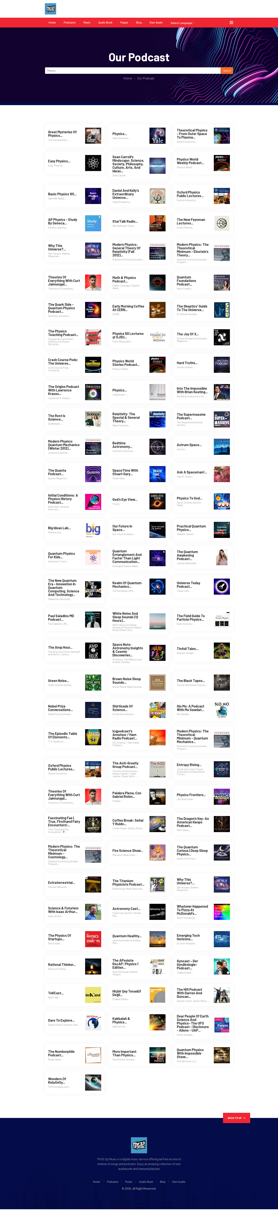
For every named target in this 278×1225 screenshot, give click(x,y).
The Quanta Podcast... (57, 472)
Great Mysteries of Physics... (62, 133)
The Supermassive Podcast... (191, 416)
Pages (124, 22)
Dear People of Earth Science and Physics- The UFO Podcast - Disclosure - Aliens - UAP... (193, 1023)
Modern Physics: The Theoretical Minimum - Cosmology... (64, 851)
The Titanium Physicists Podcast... (128, 882)
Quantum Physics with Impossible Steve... (190, 1053)
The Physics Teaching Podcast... (63, 333)
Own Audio (156, 22)
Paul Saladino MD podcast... (61, 617)
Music (86, 22)
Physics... (119, 134)
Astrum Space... (189, 445)
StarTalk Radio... (125, 221)
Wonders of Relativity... (57, 1080)
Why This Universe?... (57, 247)
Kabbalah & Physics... (121, 1020)
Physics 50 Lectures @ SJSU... (128, 335)
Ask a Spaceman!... (192, 472)
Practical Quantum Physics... (191, 528)
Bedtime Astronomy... (122, 445)
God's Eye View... (124, 499)
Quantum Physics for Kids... (61, 555)
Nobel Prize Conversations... (60, 708)
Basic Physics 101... (62, 194)
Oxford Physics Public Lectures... (190, 194)
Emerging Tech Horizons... (188, 937)
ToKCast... (56, 993)
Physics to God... (189, 498)
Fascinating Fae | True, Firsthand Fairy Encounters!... (64, 821)
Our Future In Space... (122, 528)
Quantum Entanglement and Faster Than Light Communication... (127, 556)
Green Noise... (58, 680)
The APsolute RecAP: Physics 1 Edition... (125, 963)
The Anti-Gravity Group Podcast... (125, 765)
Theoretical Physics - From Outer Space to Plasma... (192, 133)
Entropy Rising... (189, 764)
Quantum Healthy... (127, 936)
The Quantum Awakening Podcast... (187, 555)
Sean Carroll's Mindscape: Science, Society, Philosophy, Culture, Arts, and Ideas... (128, 164)
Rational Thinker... (62, 964)
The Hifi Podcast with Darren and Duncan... (189, 992)
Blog (139, 22)
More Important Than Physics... (124, 1053)
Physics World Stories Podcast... (126, 363)
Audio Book (105, 22)
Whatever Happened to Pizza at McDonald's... (192, 909)
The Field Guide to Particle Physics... (191, 617)
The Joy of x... (188, 334)
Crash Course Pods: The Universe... (63, 361)
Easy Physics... (59, 161)
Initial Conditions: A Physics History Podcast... (63, 498)
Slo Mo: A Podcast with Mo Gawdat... (190, 708)
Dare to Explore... (61, 1020)
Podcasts (70, 22)
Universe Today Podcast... (188, 584)
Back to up (235, 1117)
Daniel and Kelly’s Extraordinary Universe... (125, 194)
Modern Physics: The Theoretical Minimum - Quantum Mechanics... (193, 736)
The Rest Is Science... (56, 417)
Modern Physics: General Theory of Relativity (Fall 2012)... (126, 249)
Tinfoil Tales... (187, 648)
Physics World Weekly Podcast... (190, 161)
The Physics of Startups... (59, 937)
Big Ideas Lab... (59, 528)
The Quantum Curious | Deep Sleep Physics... (192, 850)
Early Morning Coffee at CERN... (128, 308)
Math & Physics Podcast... (124, 279)
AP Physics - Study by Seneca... (62, 221)
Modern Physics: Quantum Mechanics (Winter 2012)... (64, 444)
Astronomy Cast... (126, 908)
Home (52, 22)
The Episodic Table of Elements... (62, 735)
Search (227, 70)
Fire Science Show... (127, 850)
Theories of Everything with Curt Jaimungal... (64, 280)
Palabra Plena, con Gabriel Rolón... (126, 795)
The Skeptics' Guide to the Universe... (192, 308)
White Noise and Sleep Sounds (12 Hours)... (125, 616)
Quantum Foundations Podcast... (186, 280)
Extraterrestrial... (61, 882)
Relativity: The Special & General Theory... (126, 417)
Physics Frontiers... (191, 795)
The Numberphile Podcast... (61, 1053)
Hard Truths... (187, 363)
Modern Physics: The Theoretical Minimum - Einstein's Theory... (193, 249)
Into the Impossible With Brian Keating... (192, 390)
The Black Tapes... (191, 680)
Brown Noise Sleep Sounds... (126, 680)
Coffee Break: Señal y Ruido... (127, 822)
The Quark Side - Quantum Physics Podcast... (61, 307)
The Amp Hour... (60, 647)
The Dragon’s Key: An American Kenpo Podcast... (193, 822)
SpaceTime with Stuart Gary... (125, 472)
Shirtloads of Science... (122, 708)
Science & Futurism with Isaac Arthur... (63, 910)
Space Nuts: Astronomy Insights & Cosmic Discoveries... (127, 649)
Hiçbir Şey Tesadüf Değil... (126, 993)
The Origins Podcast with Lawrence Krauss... (63, 390)
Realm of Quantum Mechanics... (127, 584)
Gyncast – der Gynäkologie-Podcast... (187, 964)
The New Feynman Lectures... (191, 221)
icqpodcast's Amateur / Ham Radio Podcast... (124, 734)
